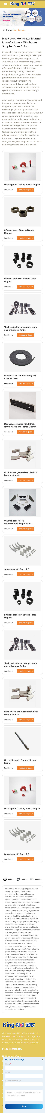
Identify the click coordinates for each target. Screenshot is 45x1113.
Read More (8, 190)
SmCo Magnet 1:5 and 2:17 (16, 569)
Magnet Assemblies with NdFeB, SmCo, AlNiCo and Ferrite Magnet (20, 425)
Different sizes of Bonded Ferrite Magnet (19, 232)
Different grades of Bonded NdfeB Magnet (20, 280)
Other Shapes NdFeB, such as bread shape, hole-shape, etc (17, 523)
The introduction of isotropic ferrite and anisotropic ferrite (20, 329)
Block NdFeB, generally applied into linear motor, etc (21, 474)
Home (9, 30)
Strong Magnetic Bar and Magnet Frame (20, 762)
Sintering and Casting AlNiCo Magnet (22, 184)
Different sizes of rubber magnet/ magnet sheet (20, 377)
